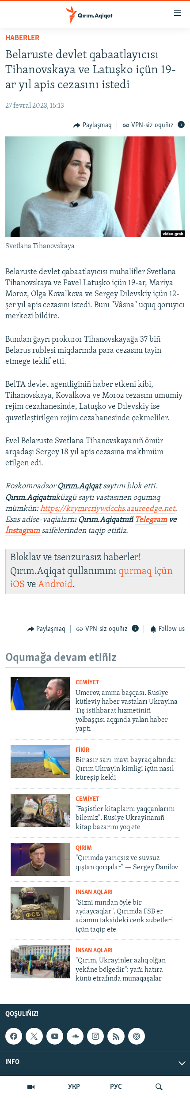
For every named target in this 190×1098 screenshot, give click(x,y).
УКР (74, 1086)
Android (55, 584)
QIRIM (84, 848)
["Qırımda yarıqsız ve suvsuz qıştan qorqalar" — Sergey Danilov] (40, 859)
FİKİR (82, 750)
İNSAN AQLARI (94, 892)
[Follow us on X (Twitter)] (34, 1036)
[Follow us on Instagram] (95, 1036)
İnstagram (23, 531)
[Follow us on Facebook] (13, 1036)
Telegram (151, 520)
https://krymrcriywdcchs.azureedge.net (107, 509)
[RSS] (115, 1036)
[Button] (92, 125)
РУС (116, 1086)
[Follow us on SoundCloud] (75, 1036)
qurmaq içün (145, 571)
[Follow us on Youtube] (54, 1036)
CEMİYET (87, 682)
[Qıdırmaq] (159, 1087)
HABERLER (22, 38)
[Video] (31, 1087)
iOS (17, 584)
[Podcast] (136, 1036)
